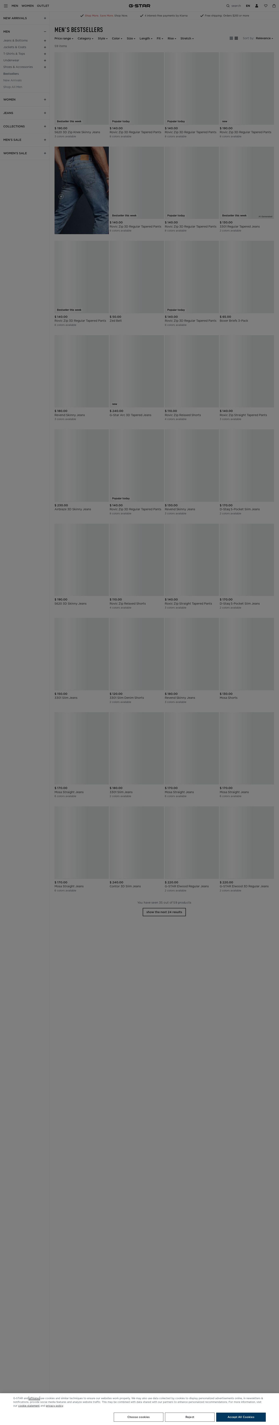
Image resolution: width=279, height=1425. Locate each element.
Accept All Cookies (241, 1417)
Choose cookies (138, 1417)
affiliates (34, 1398)
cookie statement (29, 1405)
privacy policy (54, 1405)
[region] (139, 1409)
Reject (189, 1417)
